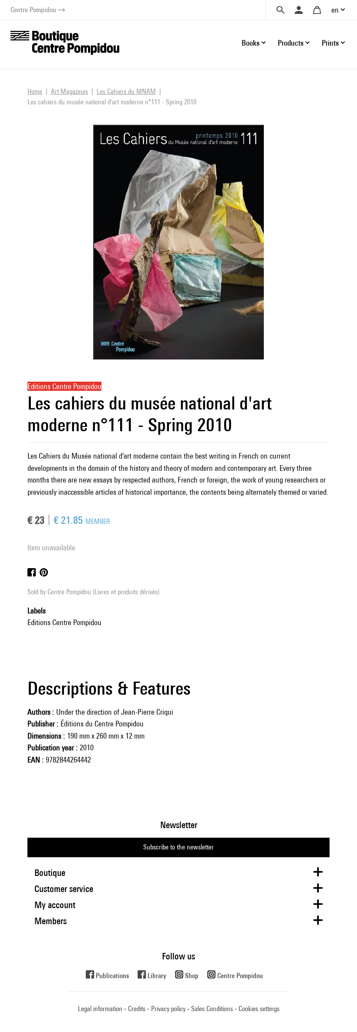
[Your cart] (317, 10)
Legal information (100, 1009)
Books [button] (250, 42)
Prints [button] (330, 42)
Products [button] (290, 42)
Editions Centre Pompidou (64, 622)
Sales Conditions (212, 1009)
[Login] (299, 10)
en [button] (335, 9)
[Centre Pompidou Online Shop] (64, 42)
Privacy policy (168, 1009)
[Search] (280, 10)
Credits (136, 1009)
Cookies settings (259, 1009)
